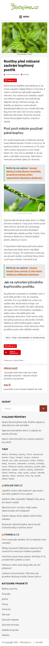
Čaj (32, 475)
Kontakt (39, 642)
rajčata (14, 469)
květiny (40, 460)
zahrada (40, 472)
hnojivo (27, 457)
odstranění (22, 463)
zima (27, 475)
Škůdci (21, 360)
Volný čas (6, 609)
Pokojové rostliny (15, 466)
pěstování (6, 469)
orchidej (31, 463)
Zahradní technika (10, 624)
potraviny (29, 466)
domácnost (38, 454)
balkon (5, 454)
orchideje (40, 463)
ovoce (4, 466)
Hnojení (19, 457)
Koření (33, 460)
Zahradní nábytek (10, 619)
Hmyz (12, 457)
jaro (11, 460)
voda (20, 472)
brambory (13, 454)
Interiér (5, 460)
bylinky (22, 454)
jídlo (16, 460)
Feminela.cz (11, 534)
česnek (37, 475)
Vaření (4, 472)
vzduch (33, 472)
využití (26, 472)
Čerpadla (6, 593)
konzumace (24, 460)
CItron (29, 454)
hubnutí (35, 457)
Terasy (5, 604)
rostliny (29, 469)
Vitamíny (12, 472)
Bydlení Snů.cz (13, 485)
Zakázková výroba (10, 630)
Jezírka (5, 599)
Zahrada (6, 614)
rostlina (22, 469)
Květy (4, 463)
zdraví (12, 475)
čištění (4, 478)
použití (37, 466)
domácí (5, 457)
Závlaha (5, 635)
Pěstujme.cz (25, 642)
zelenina (20, 475)
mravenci (12, 463)
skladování (38, 469)
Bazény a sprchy (9, 588)
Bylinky (16, 360)
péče (43, 466)
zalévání (5, 475)
